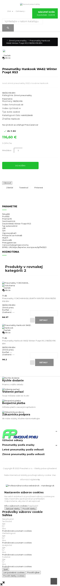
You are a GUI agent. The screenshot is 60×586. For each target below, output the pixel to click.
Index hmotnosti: (11, 104)
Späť (5, 569)
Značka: (6, 119)
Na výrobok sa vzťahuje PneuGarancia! (20, 125)
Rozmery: (7, 101)
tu (39, 479)
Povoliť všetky (29, 508)
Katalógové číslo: (11, 115)
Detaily (43, 320)
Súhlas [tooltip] (7, 515)
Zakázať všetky (13, 508)
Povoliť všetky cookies (13, 576)
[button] (17, 531)
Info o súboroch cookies (15, 506)
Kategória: (7, 95)
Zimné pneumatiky (23, 95)
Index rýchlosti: (10, 108)
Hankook (15, 119)
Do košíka (20, 165)
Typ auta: (7, 112)
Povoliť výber (33, 572)
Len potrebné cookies (13, 572)
